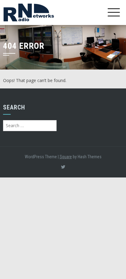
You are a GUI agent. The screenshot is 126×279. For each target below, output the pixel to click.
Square (66, 156)
